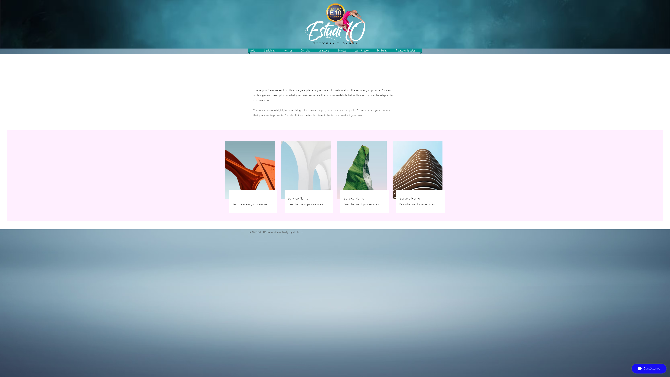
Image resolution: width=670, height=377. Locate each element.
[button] (308, 50)
